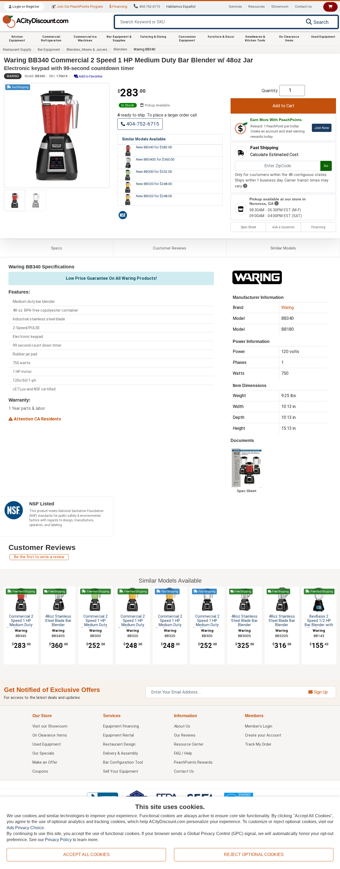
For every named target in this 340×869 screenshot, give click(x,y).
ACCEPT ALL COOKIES (86, 854)
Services (235, 6)
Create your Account (263, 735)
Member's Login (258, 726)
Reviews (169, 248)
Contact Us (303, 6)
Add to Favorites (90, 76)
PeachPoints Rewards (193, 762)
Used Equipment (323, 36)
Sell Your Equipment (120, 771)
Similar (283, 248)
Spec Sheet (248, 227)
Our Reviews (185, 735)
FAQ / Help (183, 753)
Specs (56, 248)
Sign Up (320, 692)
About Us (182, 726)
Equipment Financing (121, 726)
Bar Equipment (49, 49)
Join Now (321, 128)
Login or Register (25, 6)
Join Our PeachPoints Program (79, 6)
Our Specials (43, 753)
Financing (119, 6)
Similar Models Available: (144, 139)
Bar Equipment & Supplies (119, 38)
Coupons (40, 771)
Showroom (279, 6)
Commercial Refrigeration (51, 38)
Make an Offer (44, 762)
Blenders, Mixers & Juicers (87, 49)
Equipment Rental (118, 735)
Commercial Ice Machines (85, 38)
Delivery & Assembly (120, 753)
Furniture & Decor (221, 36)
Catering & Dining (153, 36)
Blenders (120, 49)
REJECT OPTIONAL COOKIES (254, 854)
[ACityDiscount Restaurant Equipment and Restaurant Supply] (35, 21)
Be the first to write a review (39, 557)
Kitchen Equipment (17, 38)
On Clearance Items (289, 38)
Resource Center (188, 744)
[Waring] (257, 276)
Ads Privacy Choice (25, 827)
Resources (256, 6)
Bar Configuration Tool (123, 762)
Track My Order (258, 744)
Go (326, 166)
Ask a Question (283, 227)
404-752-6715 (149, 6)
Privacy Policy (58, 839)
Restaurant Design (119, 744)
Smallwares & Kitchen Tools (255, 38)
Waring (13, 76)
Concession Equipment (187, 38)
